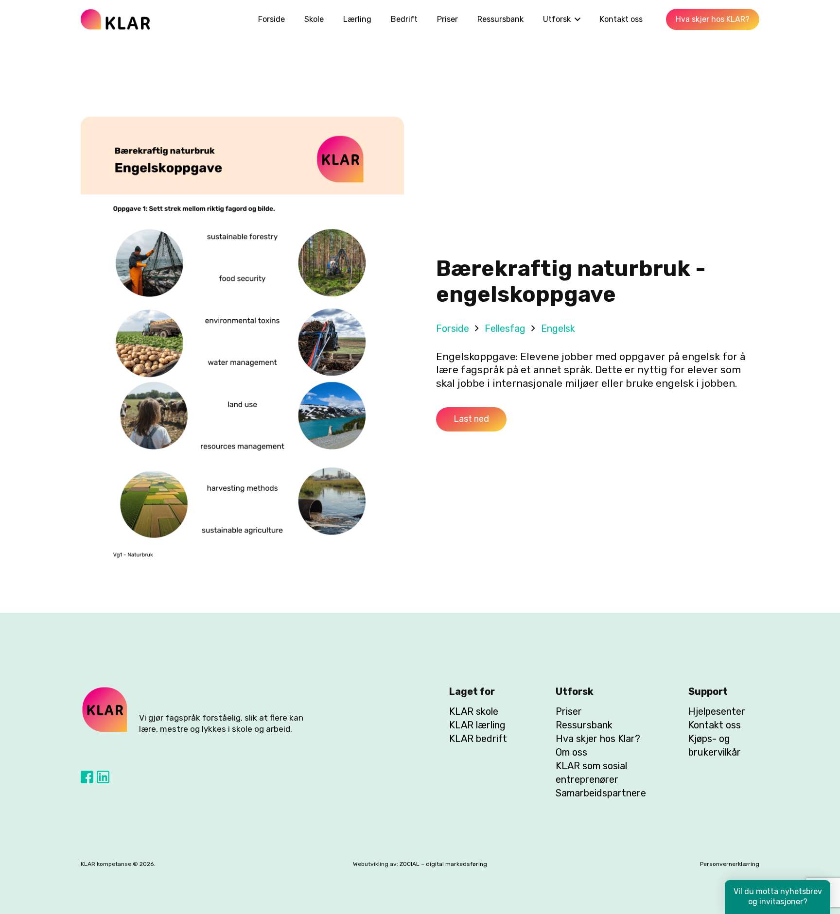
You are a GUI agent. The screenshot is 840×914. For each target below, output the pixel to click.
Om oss (571, 752)
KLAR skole (473, 711)
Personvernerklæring (729, 864)
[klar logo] (115, 19)
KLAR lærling (477, 725)
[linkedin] (103, 777)
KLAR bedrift (478, 738)
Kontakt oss (714, 725)
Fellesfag (505, 328)
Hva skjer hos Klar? (598, 738)
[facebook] (87, 777)
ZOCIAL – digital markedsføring (443, 864)
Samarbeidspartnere (601, 793)
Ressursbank (584, 725)
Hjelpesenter (716, 711)
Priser (569, 711)
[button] (575, 19)
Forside (452, 328)
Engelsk (558, 328)
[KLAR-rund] (105, 710)
